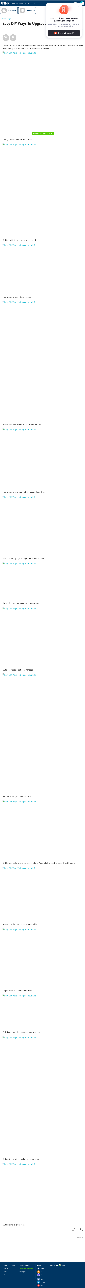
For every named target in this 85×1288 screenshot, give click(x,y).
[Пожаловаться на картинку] (29, 127)
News (6, 1265)
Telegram (43, 1282)
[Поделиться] (74, 1230)
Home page (6, 18)
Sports (6, 1275)
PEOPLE (28, 3)
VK (42, 1279)
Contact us (52, 1265)
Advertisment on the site (26, 1268)
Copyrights (22, 1271)
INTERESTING (17, 3)
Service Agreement (24, 1265)
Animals (6, 1278)
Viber (42, 1275)
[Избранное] (81, 1230)
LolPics (6, 1268)
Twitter (42, 1268)
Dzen (42, 1285)
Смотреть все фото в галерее (43, 133)
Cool (35, 3)
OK (41, 1271)
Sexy (13, 1265)
